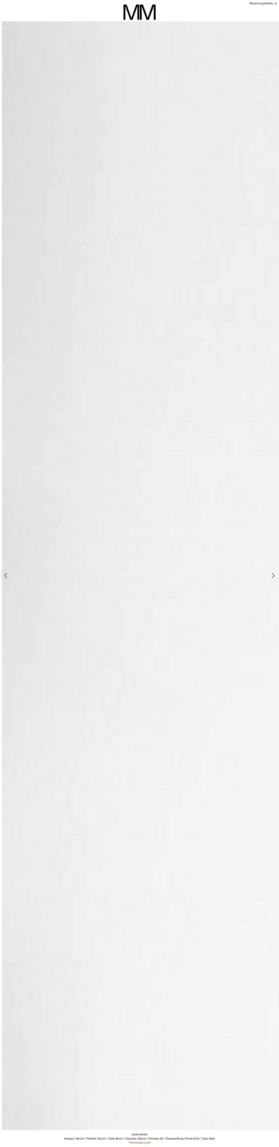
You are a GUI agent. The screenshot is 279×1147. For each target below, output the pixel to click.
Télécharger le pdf (139, 1143)
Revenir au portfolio (261, 3)
